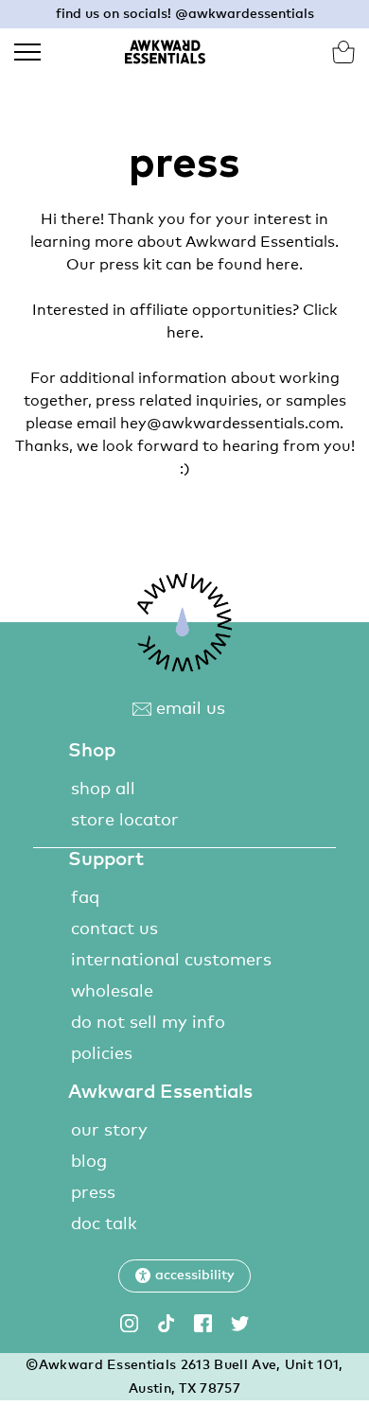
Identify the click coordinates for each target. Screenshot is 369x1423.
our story (109, 1130)
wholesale (112, 991)
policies (101, 1054)
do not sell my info (148, 1023)
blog (89, 1162)
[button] (184, 1276)
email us (188, 709)
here (282, 264)
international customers (171, 960)
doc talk (104, 1224)
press (93, 1193)
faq (85, 898)
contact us (114, 929)
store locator (125, 820)
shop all (103, 789)
